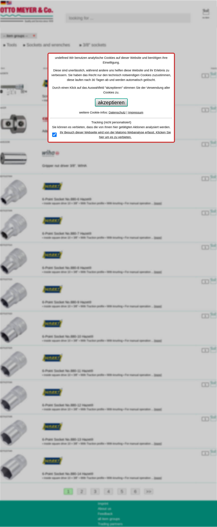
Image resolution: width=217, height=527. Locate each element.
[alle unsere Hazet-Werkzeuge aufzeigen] (52, 189)
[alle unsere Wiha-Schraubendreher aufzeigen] (50, 155)
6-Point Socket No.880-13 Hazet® (67, 439)
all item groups (109, 519)
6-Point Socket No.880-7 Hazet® (67, 233)
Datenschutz (117, 112)
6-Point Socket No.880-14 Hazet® (67, 474)
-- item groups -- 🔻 (18, 36)
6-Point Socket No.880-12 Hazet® (67, 405)
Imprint (103, 503)
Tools (12, 44)
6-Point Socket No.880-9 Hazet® (67, 302)
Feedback (105, 514)
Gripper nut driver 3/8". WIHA (64, 166)
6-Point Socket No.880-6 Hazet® (67, 199)
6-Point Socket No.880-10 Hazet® (67, 336)
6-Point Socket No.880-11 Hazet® (67, 371)
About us (104, 509)
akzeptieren (111, 102)
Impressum (135, 112)
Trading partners (110, 524)
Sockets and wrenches (48, 44)
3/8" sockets (94, 44)
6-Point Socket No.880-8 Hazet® (67, 268)
